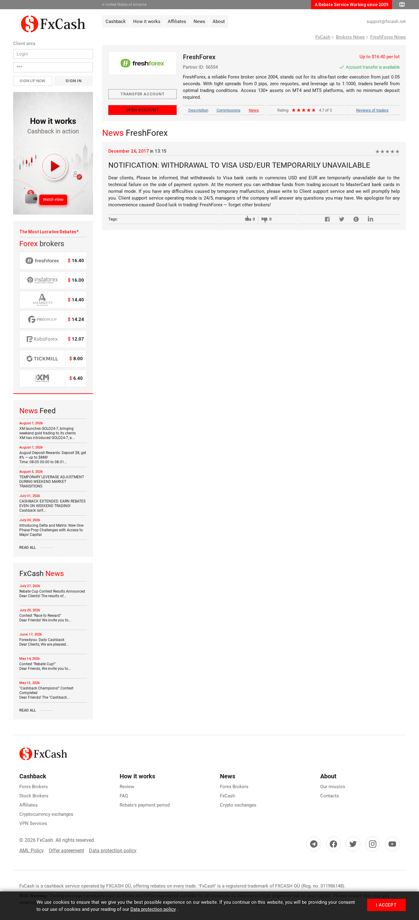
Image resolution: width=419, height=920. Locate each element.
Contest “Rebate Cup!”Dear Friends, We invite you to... (45, 666)
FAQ (124, 796)
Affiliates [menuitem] (177, 21)
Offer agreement (66, 850)
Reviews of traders (372, 110)
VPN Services (33, 823)
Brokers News (350, 37)
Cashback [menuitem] (116, 21)
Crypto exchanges (238, 805)
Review (127, 786)
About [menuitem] (219, 21)
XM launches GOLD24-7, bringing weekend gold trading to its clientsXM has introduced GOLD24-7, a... (47, 433)
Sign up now (32, 80)
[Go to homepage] (53, 18)
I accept (386, 905)
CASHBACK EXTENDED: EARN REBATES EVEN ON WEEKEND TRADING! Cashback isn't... (52, 506)
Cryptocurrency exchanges (46, 814)
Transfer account (142, 94)
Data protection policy (112, 850)
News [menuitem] (199, 21)
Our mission (332, 786)
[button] (53, 153)
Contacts (329, 796)
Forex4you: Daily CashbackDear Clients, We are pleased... (44, 642)
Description (198, 110)
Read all (27, 547)
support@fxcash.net (386, 21)
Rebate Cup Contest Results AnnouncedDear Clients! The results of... (52, 593)
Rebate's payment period (145, 805)
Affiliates (28, 805)
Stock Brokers (33, 796)
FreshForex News (388, 37)
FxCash (322, 37)
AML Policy (31, 850)
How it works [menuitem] (146, 21)
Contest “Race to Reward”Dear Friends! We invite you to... (45, 617)
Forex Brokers (33, 786)
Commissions (228, 110)
